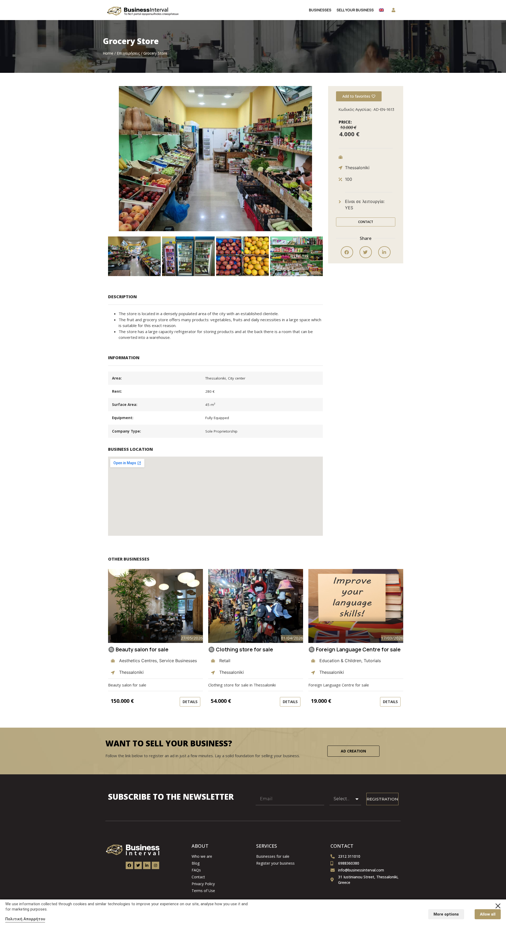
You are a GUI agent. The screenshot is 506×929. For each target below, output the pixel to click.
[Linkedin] (146, 865)
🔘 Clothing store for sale (240, 649)
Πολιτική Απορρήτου (25, 919)
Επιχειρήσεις (128, 53)
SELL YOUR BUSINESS (355, 9)
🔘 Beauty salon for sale (138, 649)
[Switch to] (381, 10)
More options (446, 914)
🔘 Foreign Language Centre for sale (354, 649)
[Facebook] (129, 865)
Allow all (487, 914)
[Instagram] (155, 865)
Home (108, 53)
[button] (134, 256)
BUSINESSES (320, 9)
